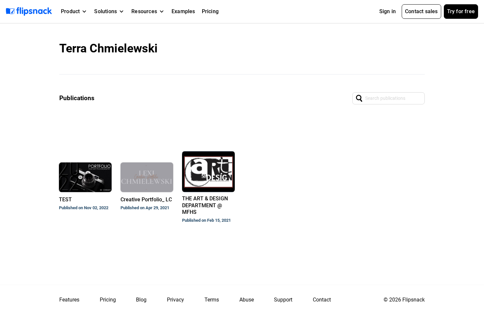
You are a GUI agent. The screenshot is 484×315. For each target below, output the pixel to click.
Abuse (246, 300)
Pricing (210, 11)
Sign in (387, 11)
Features (69, 300)
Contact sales (421, 11)
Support (283, 300)
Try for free (461, 11)
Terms (211, 300)
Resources (144, 11)
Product (70, 11)
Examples (183, 11)
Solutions (105, 11)
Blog (141, 300)
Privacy (175, 300)
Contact (322, 300)
